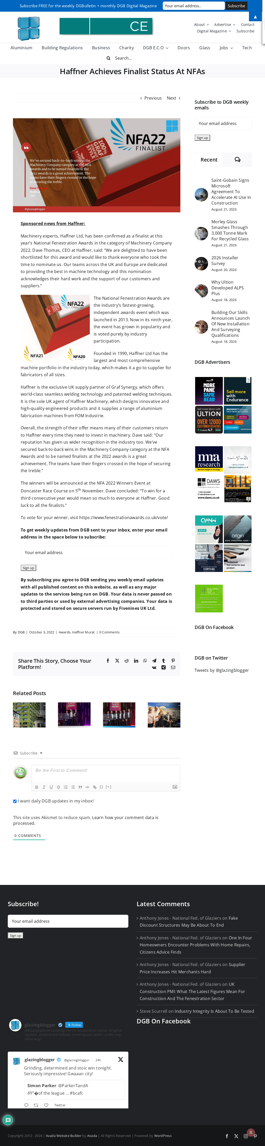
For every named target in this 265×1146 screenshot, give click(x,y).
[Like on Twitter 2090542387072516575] (48, 1106)
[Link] (94, 787)
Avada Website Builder (64, 1135)
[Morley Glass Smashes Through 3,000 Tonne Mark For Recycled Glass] (201, 230)
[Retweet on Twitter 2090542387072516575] (37, 1106)
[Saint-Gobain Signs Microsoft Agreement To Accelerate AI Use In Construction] (201, 191)
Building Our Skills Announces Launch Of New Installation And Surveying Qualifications (230, 324)
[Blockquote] (80, 787)
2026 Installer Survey (224, 260)
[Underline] (51, 787)
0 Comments (109, 632)
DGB (21, 632)
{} (101, 787)
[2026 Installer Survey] (201, 260)
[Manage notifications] (251, 1132)
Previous (153, 98)
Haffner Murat (83, 632)
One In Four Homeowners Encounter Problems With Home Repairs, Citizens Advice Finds (196, 945)
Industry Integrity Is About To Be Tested (214, 1011)
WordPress (163, 1135)
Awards (64, 632)
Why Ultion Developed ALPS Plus (227, 287)
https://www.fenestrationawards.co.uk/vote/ (123, 517)
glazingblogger (40, 1060)
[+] (109, 787)
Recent (209, 159)
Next (171, 98)
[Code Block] (87, 787)
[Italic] (44, 787)
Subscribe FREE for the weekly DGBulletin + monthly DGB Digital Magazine (88, 5)
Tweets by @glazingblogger (222, 670)
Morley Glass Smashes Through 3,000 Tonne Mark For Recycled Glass (230, 230)
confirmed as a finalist (127, 236)
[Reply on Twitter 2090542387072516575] (27, 1106)
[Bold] (36, 787)
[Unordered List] (73, 787)
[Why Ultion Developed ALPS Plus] (201, 287)
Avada (92, 1135)
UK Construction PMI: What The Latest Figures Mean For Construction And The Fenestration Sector (192, 991)
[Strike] (58, 787)
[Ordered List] (65, 787)
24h (98, 1060)
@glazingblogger (77, 1060)
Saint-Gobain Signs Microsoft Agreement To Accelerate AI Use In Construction (231, 191)
